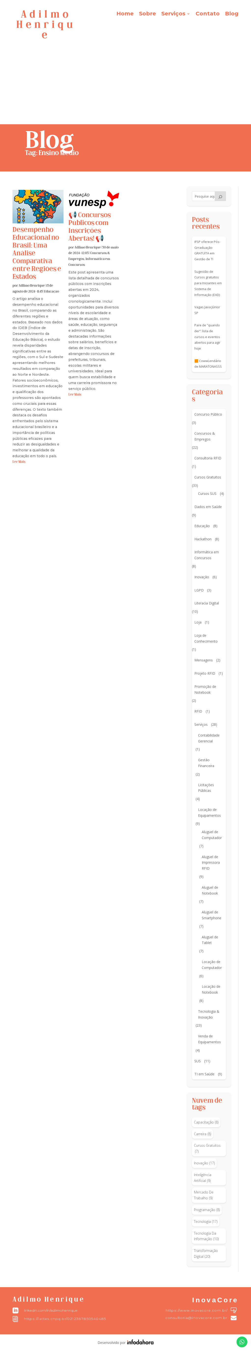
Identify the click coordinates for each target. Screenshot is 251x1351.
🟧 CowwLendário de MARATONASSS (208, 364)
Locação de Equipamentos (209, 812)
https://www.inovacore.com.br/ (197, 1310)
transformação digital (206, 1253)
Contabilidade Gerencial (209, 738)
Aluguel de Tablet (210, 940)
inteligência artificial (202, 1177)
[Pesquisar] (220, 196)
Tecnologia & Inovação (208, 1014)
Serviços (173, 14)
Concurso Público (208, 414)
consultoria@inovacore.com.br (196, 1318)
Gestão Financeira (206, 763)
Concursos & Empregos (204, 436)
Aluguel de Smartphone (211, 915)
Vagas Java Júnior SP (207, 310)
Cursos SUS (207, 493)
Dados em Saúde (208, 506)
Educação (51, 292)
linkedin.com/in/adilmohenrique (50, 1310)
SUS (197, 1061)
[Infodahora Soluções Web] (139, 1343)
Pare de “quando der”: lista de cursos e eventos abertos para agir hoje (207, 337)
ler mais (19, 462)
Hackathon (203, 539)
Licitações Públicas (206, 788)
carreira (202, 1134)
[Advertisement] (125, 87)
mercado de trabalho (203, 1195)
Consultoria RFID (207, 458)
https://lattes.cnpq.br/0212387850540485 (65, 1319)
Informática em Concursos (206, 555)
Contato (208, 14)
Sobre (147, 14)
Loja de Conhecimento (206, 638)
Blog (231, 14)
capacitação (206, 1122)
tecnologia (205, 1221)
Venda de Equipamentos (209, 1039)
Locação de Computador (212, 964)
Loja (197, 622)
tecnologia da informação (206, 1236)
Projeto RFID (204, 673)
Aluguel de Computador (212, 834)
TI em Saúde (204, 1074)
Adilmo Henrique (32, 286)
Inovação (201, 577)
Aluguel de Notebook (210, 890)
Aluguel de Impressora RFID (211, 862)
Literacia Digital (206, 603)
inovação (204, 1163)
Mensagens (203, 660)
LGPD (199, 590)
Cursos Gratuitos (207, 477)
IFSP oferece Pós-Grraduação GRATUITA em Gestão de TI (207, 250)
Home (125, 14)
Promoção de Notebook (205, 689)
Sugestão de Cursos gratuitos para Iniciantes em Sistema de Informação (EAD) (208, 283)
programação (207, 1209)
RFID (198, 711)
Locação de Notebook (211, 989)
